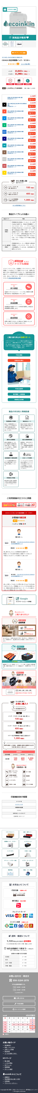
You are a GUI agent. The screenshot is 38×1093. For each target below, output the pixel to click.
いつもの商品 (8, 1063)
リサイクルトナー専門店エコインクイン (25, 1090)
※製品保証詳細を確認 (14, 278)
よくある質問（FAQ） (11, 1053)
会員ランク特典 (9, 1049)
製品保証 (7, 1051)
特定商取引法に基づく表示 (12, 1079)
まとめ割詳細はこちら (19, 205)
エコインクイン (12, 344)
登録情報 (7, 1067)
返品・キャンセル (10, 1047)
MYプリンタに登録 (18, 53)
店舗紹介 (7, 1077)
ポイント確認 (8, 1069)
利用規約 (7, 1081)
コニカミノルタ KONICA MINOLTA (12, 57)
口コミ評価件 (25, 64)
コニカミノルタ (19, 804)
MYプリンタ (8, 1065)
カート (33, 99)
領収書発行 (8, 1045)
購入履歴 (7, 1061)
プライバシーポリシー (11, 1083)
